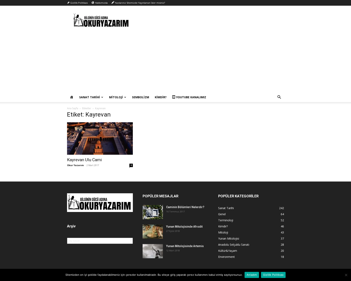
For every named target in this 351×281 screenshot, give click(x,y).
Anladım (252, 274)
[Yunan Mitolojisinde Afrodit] (153, 232)
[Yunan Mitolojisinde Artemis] (153, 251)
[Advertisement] (175, 62)
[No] (346, 275)
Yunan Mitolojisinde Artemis (185, 246)
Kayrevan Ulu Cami (84, 159)
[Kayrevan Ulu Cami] (100, 138)
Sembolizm (140, 97)
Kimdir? (161, 97)
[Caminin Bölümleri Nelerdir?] (153, 212)
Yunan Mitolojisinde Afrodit (184, 226)
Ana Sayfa (72, 108)
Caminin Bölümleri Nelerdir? (185, 207)
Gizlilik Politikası (273, 274)
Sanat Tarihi (89, 97)
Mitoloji (116, 97)
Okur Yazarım (75, 165)
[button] (279, 97)
